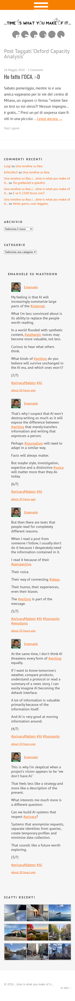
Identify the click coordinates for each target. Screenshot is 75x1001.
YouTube (43, 34)
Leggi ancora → (49, 118)
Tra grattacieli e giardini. (29, 183)
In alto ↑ (66, 988)
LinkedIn (34, 34)
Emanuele (31, 287)
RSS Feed (25, 34)
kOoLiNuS (11, 172)
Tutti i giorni (11, 128)
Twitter (61, 34)
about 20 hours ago (23, 390)
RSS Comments (16, 34)
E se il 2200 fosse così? (29, 193)
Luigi (7, 166)
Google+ (52, 34)
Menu (37, 5)
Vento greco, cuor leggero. (30, 204)
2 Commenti (35, 70)
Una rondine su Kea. (29, 166)
